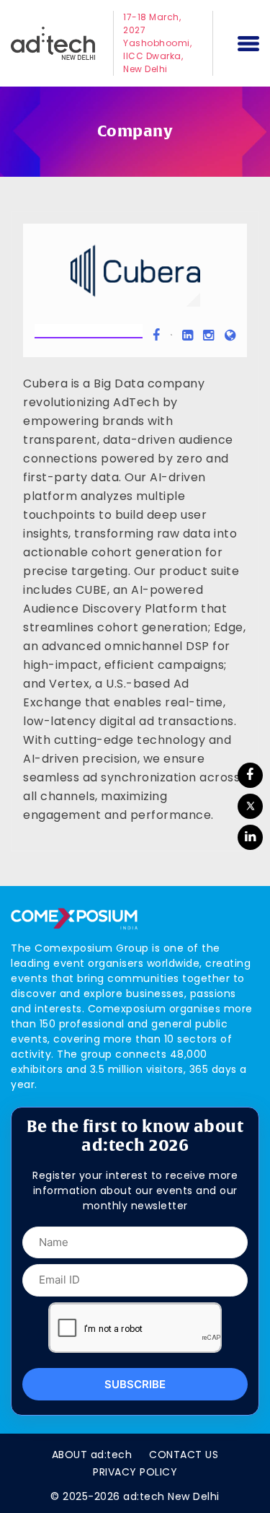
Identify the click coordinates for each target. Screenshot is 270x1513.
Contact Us (183, 1454)
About (92, 1454)
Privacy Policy (135, 1472)
